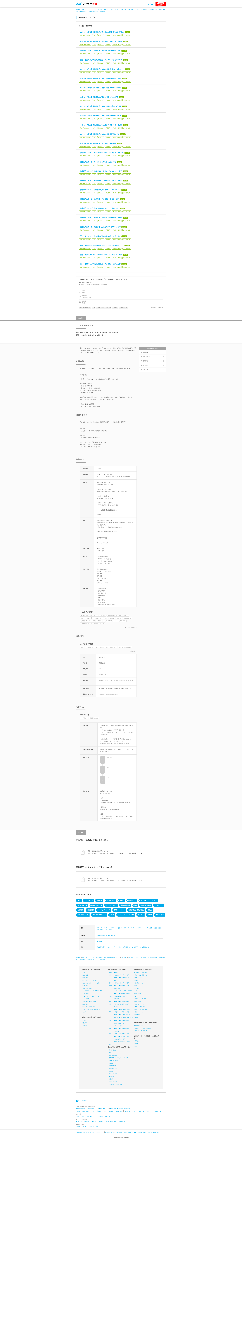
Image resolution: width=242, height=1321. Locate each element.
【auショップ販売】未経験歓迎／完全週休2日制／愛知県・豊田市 (101, 32)
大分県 (122, 1036)
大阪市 (122, 1017)
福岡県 (117, 1033)
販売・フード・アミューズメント (111, 9)
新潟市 (117, 998)
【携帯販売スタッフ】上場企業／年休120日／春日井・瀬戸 (99, 199)
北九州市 (117, 1041)
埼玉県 (117, 985)
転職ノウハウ (119, 1111)
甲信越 (110, 996)
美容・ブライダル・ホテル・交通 (91, 983)
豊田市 (108, 935)
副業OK (111, 1063)
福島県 (127, 977)
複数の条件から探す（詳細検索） (143, 1028)
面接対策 (111, 1111)
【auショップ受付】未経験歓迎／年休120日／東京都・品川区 (100, 106)
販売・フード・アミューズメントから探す (92, 9)
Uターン (127, 1108)
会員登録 (160, 4)
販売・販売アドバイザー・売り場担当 (137, 9)
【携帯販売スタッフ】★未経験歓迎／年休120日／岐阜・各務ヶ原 (101, 152)
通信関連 (99, 941)
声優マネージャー (119, 910)
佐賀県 (122, 1033)
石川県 (122, 1001)
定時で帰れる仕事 (83, 914)
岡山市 (117, 1026)
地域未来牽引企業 (96, 905)
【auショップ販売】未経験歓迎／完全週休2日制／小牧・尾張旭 (100, 125)
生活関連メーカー (139, 983)
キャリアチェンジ (111, 905)
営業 (84, 972)
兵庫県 (117, 1014)
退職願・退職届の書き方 (83, 1111)
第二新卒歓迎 (101, 947)
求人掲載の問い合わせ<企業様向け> (123, 1132)
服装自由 (111, 1071)
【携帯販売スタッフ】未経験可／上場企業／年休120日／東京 (100, 50)
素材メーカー (138, 977)
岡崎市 (103, 935)
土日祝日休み (160, 914)
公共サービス (86, 1012)
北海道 (110, 972)
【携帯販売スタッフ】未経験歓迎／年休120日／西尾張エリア (100, 190)
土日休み (137, 1041)
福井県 (127, 1001)
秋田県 (117, 977)
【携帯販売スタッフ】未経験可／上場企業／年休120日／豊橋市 (100, 217)
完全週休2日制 (112, 1066)
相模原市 (127, 993)
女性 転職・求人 (111, 1121)
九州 (110, 1033)
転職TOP (78, 9)
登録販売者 (90, 910)
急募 (110, 1052)
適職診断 (99, 1111)
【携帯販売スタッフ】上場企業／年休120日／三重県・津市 (99, 208)
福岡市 (123, 1041)
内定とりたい (132, 900)
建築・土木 (85, 1004)
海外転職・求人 (122, 1121)
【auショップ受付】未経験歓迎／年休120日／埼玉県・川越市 (100, 115)
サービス (137, 988)
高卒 (136, 1046)
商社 (136, 985)
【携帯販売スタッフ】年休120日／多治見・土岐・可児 (97, 162)
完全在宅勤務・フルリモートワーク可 (118, 1058)
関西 (110, 1012)
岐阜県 (117, 1004)
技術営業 (80, 910)
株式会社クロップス (152, 9)
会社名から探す (139, 1025)
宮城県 (127, 975)
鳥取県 (117, 1020)
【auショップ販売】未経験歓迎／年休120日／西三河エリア (99, 134)
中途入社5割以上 (123, 947)
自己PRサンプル (104, 1108)
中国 (110, 1020)
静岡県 (122, 1004)
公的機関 (137, 1014)
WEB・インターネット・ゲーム (91, 996)
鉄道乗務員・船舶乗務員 (136, 910)
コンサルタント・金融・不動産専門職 (92, 991)
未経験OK (111, 1076)
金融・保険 (138, 1001)
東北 (110, 975)
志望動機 (113, 1108)
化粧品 (150, 910)
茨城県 (117, 983)
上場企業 (111, 1079)
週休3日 (121, 900)
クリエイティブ (86, 993)
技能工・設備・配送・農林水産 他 (91, 1009)
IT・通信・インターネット (141, 972)
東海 (110, 1004)
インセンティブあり (111, 947)
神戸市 (131, 1017)
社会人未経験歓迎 (144, 947)
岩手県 (122, 975)
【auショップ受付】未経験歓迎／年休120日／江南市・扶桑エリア (101, 69)
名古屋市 (127, 1009)
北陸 (110, 1001)
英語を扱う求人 (94, 1126)
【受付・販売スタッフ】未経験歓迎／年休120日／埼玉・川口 (100, 236)
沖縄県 (123, 1039)
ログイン (150, 4)
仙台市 (117, 980)
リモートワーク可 (113, 1060)
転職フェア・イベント (131, 1111)
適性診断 (120, 1108)
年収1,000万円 (111, 900)
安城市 (113, 935)
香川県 (122, 1028)
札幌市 (117, 972)
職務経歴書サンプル (93, 1108)
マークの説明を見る (131, 627)
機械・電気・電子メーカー (142, 975)
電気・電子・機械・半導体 (89, 1001)
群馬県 (127, 983)
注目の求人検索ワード (99, 914)
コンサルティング (139, 1004)
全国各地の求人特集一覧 (141, 1031)
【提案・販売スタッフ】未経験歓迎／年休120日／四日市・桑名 (100, 255)
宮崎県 (127, 1036)
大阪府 (127, 1012)
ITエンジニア (86, 998)
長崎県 (127, 1033)
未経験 (150, 914)
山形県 (122, 977)
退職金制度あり (113, 1068)
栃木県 (122, 983)
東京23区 (130, 991)
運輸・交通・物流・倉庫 (141, 1009)
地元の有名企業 (82, 905)
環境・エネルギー (139, 1012)
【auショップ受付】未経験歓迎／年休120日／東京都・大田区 (100, 78)
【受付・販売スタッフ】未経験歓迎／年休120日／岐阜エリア (100, 264)
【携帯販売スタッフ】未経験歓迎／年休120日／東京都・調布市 (100, 180)
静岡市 (117, 1009)
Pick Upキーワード (91, 1116)
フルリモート (159, 905)
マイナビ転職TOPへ (83, 1101)
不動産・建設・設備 (140, 1006)
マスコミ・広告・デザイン (142, 998)
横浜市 (117, 993)
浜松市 (122, 1009)
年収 (93, 1111)
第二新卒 (141, 914)
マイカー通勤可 (133, 947)
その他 (136, 1017)
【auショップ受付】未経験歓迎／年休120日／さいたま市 (98, 97)
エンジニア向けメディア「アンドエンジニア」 (151, 1111)
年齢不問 (99, 900)
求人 (83, 1116)
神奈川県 (117, 988)
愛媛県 (127, 1028)
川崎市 (122, 993)
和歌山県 (127, 1014)
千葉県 (122, 985)
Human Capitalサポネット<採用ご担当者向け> (147, 1132)
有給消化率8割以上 (114, 1055)
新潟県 (117, 996)
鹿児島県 (117, 1039)
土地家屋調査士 (125, 905)
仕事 (105, 1111)
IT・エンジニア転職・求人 (83, 1121)
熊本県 (117, 1036)
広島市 (122, 1026)
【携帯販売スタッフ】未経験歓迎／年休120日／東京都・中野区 (100, 171)
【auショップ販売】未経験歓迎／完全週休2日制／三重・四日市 (100, 41)
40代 (79, 900)
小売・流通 (123, 9)
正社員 (112, 914)
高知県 (117, 1031)
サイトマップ (100, 1132)
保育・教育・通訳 (87, 988)
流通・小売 (138, 993)
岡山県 (127, 1020)
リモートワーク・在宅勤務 (126, 914)
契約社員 (85, 1023)
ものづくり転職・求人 (98, 1121)
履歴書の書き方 (81, 1108)
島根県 (122, 1020)
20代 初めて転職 (146, 905)
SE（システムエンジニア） (148, 900)
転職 (78, 1116)
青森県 (117, 975)
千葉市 (124, 991)
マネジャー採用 (113, 1081)
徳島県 (117, 1028)
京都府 (122, 1012)
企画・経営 (85, 975)
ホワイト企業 (89, 900)
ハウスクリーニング (104, 910)
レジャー (137, 991)
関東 (135, 905)
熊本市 (128, 1041)
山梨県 (122, 996)
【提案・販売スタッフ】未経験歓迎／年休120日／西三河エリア (100, 60)
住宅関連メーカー (139, 980)
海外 (110, 1044)
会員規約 (79, 1132)
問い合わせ (109, 1132)
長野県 (127, 996)
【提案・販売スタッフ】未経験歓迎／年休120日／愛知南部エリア (101, 245)
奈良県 (122, 1014)
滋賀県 (117, 1012)
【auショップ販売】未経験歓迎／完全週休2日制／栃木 (97, 143)
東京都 (127, 985)
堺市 (126, 1017)
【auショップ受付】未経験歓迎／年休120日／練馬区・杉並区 (100, 88)
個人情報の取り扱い (89, 1132)
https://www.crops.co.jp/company (109, 694)
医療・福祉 (85, 985)
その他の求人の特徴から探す (116, 1084)
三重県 (117, 1006)
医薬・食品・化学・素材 (89, 1006)
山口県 (122, 1023)
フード (136, 996)
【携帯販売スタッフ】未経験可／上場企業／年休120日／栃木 (100, 227)
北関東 (110, 983)
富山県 (117, 1001)
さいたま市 (118, 991)
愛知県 (99, 935)
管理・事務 (85, 977)
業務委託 (85, 1025)
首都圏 (110, 985)
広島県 (117, 1023)
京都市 (117, 1017)
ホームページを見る (106, 793)
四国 (110, 1028)
